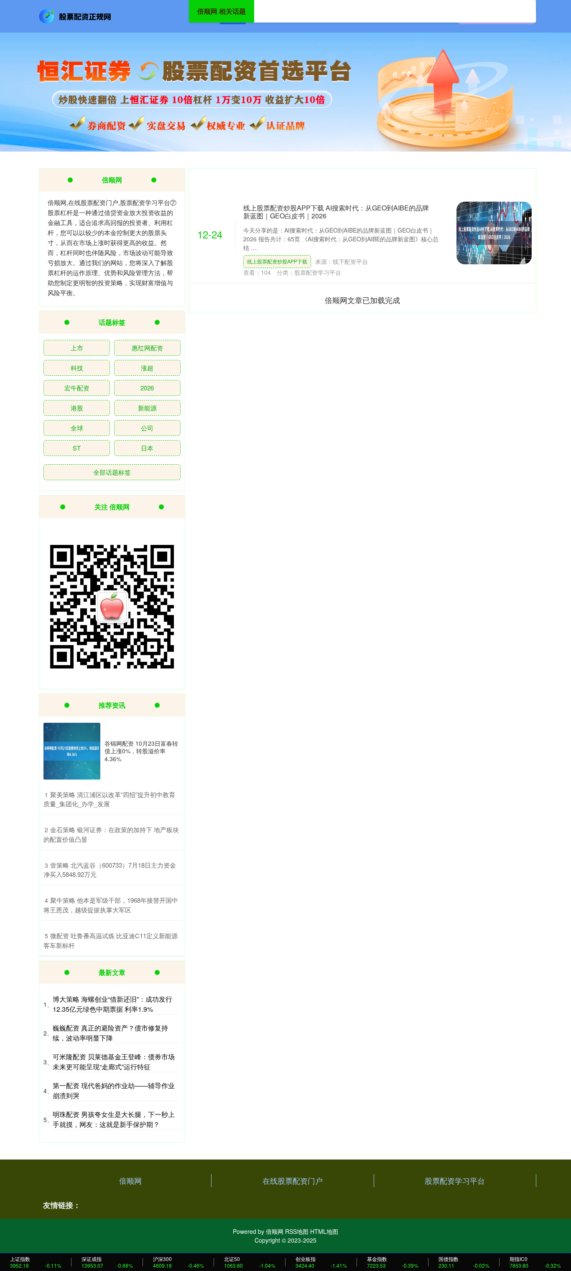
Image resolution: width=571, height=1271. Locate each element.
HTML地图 (324, 1231)
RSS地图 (296, 1231)
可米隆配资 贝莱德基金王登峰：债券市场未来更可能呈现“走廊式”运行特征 (114, 1061)
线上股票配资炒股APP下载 (277, 261)
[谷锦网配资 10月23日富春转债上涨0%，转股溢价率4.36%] (71, 751)
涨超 (147, 367)
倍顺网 (130, 1180)
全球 (77, 427)
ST (77, 447)
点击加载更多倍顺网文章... (362, 299)
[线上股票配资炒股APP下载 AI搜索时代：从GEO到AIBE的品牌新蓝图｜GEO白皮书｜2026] (494, 233)
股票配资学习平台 (455, 1180)
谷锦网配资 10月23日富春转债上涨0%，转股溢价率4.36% (141, 750)
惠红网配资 (147, 347)
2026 (147, 387)
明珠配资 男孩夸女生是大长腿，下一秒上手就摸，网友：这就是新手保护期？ (114, 1119)
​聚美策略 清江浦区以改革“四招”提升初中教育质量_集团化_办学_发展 (109, 799)
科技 (77, 367)
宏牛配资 (76, 387)
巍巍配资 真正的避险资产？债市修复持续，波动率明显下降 (110, 1033)
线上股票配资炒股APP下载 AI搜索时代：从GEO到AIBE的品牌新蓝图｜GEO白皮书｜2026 (336, 211)
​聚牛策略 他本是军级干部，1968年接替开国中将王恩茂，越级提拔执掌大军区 (110, 905)
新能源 (147, 407)
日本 (147, 447)
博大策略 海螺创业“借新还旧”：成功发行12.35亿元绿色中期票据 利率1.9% (112, 1004)
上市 (77, 347)
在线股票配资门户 (293, 1180)
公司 (147, 427)
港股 (77, 407)
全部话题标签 (112, 472)
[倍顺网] (76, 15)
